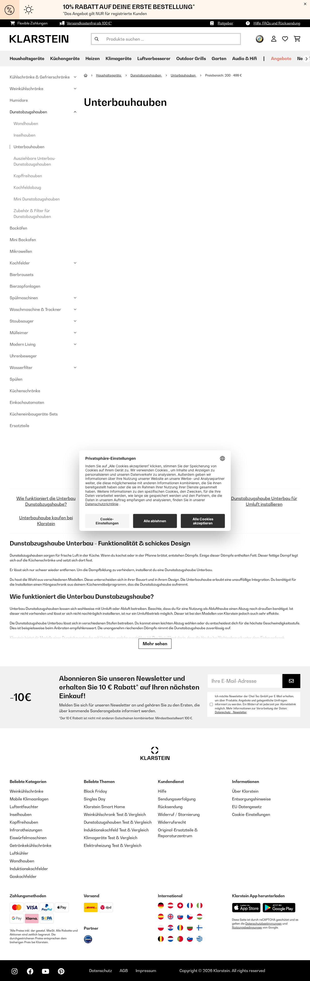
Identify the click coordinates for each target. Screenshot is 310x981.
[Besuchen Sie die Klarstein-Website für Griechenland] (199, 939)
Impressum (146, 970)
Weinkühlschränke (26, 88)
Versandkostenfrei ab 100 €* (89, 23)
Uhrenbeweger (23, 355)
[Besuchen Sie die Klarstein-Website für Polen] (161, 928)
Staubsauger (22, 321)
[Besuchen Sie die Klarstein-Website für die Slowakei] (180, 917)
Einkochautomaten (27, 402)
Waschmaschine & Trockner (35, 309)
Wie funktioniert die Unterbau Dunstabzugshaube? (46, 501)
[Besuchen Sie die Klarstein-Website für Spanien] (161, 917)
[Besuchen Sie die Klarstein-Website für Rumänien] (180, 928)
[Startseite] (90, 75)
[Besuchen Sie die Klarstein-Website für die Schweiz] (180, 905)
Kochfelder (20, 263)
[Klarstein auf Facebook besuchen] (30, 971)
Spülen (16, 379)
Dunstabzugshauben (28, 111)
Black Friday (95, 791)
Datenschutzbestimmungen (263, 923)
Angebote (281, 58)
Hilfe (162, 791)
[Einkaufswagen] (297, 39)
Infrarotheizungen (26, 830)
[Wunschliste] (285, 39)
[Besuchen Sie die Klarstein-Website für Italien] (199, 905)
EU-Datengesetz (247, 806)
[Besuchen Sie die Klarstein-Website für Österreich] (170, 905)
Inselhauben (24, 135)
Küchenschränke (25, 390)
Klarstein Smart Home (104, 806)
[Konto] (273, 39)
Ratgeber (225, 23)
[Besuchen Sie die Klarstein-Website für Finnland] (199, 928)
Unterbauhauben (29, 146)
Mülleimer (19, 332)
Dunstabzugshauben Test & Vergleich (118, 822)
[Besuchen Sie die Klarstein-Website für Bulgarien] (190, 928)
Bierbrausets (21, 274)
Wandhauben (26, 123)
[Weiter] (306, 58)
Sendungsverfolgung (177, 799)
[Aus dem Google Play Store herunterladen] (279, 907)
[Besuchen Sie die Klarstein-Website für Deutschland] (161, 905)
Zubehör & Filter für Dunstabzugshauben (32, 213)
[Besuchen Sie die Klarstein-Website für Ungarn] (199, 917)
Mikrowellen (21, 251)
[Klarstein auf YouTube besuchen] (45, 971)
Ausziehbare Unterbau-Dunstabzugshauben (35, 161)
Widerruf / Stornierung (179, 814)
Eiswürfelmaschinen (28, 837)
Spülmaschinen (24, 297)
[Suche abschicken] (97, 39)
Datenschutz (100, 970)
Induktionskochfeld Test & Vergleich (116, 830)
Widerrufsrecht (172, 822)
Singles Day (94, 799)
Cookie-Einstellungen (251, 814)
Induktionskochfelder (29, 868)
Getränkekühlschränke (30, 845)
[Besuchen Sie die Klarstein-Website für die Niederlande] (170, 939)
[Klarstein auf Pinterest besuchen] (61, 971)
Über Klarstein (245, 791)
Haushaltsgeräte (109, 75)
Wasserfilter (21, 367)
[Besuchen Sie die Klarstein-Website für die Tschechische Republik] (190, 917)
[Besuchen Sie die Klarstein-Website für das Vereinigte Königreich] (170, 917)
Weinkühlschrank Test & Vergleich (115, 814)
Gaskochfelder (23, 876)
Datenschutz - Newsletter (231, 712)
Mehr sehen (155, 643)
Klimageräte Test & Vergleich (110, 837)
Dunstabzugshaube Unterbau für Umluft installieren (264, 501)
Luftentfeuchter (24, 806)
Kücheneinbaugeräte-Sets (34, 414)
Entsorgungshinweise (251, 799)
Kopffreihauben (28, 175)
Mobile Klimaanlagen (29, 799)
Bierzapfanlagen (25, 286)
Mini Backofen (23, 239)
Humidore (19, 100)
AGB (124, 970)
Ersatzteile (19, 425)
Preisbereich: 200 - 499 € (223, 75)
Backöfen (18, 228)
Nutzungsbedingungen (247, 927)
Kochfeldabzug (27, 187)
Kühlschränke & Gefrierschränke (40, 77)
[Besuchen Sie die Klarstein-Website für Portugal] (180, 939)
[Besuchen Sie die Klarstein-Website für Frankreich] (190, 905)
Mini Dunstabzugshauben (37, 199)
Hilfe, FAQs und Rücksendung (277, 23)
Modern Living (23, 344)
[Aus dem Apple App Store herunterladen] (246, 907)
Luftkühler (19, 853)
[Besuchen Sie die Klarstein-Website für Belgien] (161, 939)
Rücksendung (170, 806)
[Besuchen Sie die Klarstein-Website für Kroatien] (170, 928)
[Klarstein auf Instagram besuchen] (14, 971)
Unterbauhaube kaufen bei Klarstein (46, 520)
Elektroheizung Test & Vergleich (112, 845)
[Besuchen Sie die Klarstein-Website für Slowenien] (190, 939)
